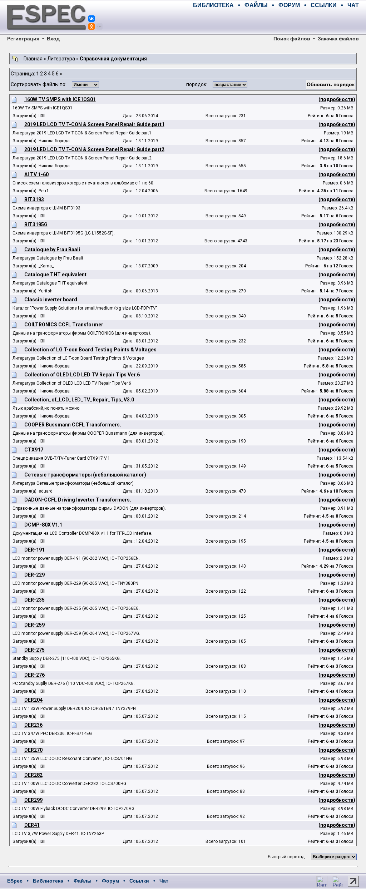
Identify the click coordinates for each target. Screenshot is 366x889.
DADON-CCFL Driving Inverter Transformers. (77, 500)
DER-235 (34, 600)
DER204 (33, 700)
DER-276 (34, 675)
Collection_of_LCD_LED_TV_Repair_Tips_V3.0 (79, 399)
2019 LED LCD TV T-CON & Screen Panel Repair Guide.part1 (94, 124)
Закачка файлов (338, 38)
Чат (163, 881)
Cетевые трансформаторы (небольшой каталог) (85, 475)
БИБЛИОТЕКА (213, 5)
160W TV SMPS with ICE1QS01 (60, 99)
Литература (61, 58)
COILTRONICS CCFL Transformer (63, 324)
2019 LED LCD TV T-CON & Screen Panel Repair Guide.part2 (94, 149)
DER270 (33, 750)
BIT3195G (36, 224)
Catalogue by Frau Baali (52, 249)
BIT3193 (34, 199)
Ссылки (139, 881)
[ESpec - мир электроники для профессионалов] (46, 34)
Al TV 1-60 (36, 174)
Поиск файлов (291, 38)
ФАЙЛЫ (256, 5)
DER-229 (34, 575)
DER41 (32, 825)
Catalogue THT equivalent (55, 274)
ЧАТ (353, 5)
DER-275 (34, 650)
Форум (110, 881)
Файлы (83, 881)
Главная (33, 58)
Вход (53, 38)
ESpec (15, 881)
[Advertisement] (275, 21)
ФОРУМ (289, 5)
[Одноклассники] (91, 26)
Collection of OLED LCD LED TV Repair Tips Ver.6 (82, 374)
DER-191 (34, 550)
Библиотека (48, 881)
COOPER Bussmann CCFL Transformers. (72, 425)
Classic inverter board (50, 299)
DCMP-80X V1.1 (43, 525)
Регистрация (23, 38)
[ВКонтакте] (91, 18)
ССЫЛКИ (324, 5)
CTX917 (33, 450)
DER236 (33, 725)
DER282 (33, 775)
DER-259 (34, 625)
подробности (336, 99)
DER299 (33, 800)
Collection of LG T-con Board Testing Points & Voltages (90, 349)
